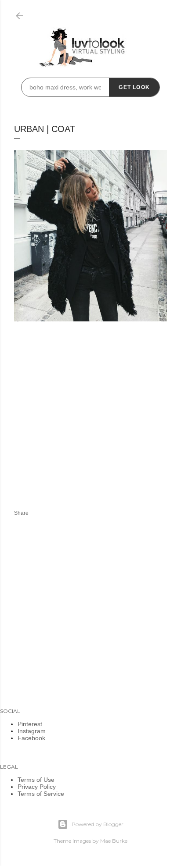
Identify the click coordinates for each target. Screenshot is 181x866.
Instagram (32, 730)
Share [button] (21, 513)
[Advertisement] (88, 420)
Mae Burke (113, 840)
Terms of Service (41, 793)
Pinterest (30, 723)
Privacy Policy (37, 786)
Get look (134, 87)
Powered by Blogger (97, 824)
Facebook (31, 737)
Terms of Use (36, 779)
